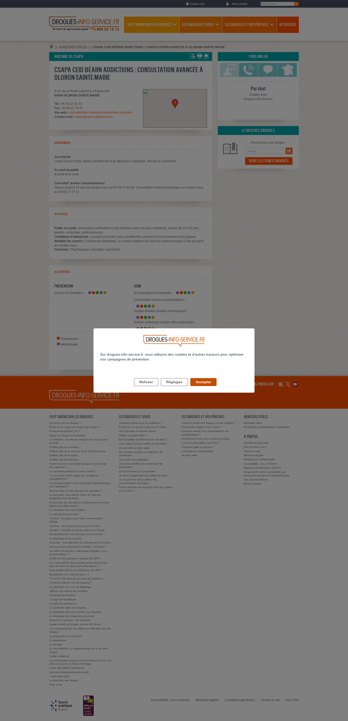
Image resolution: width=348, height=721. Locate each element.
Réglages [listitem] (174, 382)
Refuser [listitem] (146, 382)
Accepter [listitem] (203, 382)
